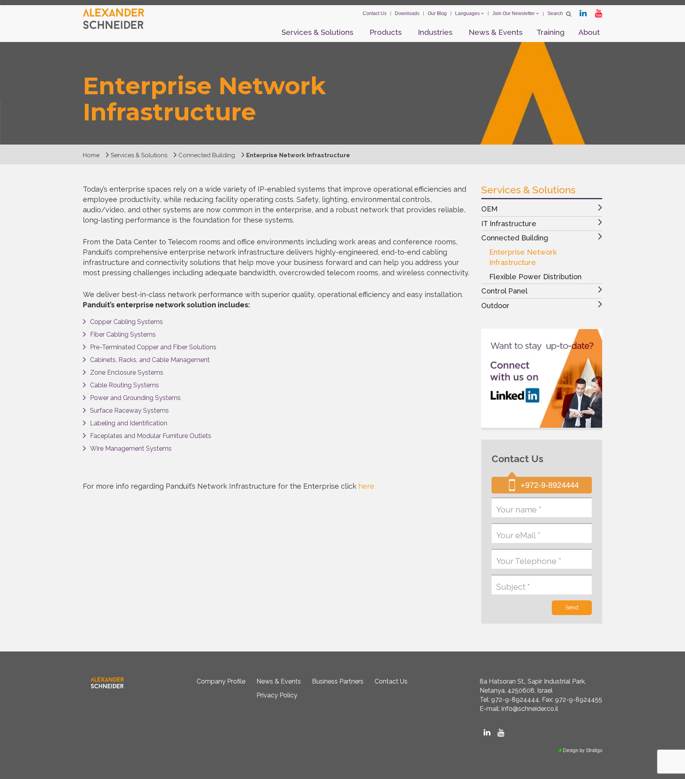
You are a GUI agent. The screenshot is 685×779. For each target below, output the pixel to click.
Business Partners (338, 681)
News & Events (495, 32)
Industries (435, 32)
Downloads (407, 13)
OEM (489, 209)
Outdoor (495, 305)
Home (91, 155)
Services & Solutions (317, 32)
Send (571, 607)
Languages (468, 13)
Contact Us (375, 13)
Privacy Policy (276, 695)
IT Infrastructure (508, 223)
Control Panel (504, 291)
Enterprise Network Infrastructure (523, 257)
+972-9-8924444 (549, 485)
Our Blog (437, 13)
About (589, 32)
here (366, 486)
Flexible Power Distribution (535, 276)
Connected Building (514, 238)
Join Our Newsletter (514, 13)
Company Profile (221, 681)
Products (385, 32)
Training (550, 32)
